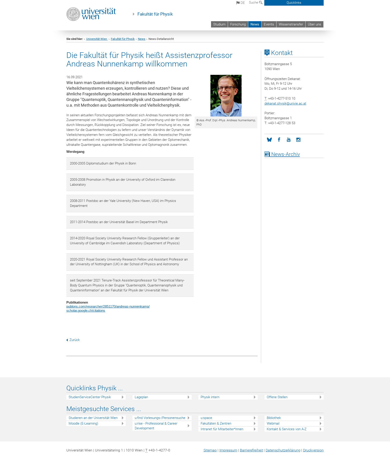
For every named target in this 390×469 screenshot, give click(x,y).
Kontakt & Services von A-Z (286, 429)
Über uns (314, 24)
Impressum (228, 450)
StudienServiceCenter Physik (90, 397)
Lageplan (141, 397)
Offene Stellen (277, 397)
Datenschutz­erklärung (283, 450)
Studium (219, 24)
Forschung (238, 24)
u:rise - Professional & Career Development (156, 425)
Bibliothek (274, 418)
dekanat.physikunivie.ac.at (285, 103)
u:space (206, 418)
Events (269, 24)
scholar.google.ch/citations (85, 310)
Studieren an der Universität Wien (93, 418)
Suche (254, 2)
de (242, 3)
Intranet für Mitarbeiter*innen (222, 429)
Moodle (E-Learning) (83, 423)
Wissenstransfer (291, 24)
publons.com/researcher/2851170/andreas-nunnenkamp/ (108, 306)
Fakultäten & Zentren (216, 423)
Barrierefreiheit (251, 450)
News (255, 24)
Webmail (273, 423)
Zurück (75, 340)
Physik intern (210, 397)
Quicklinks (294, 3)
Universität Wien (97, 39)
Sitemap (210, 450)
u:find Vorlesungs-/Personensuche (160, 418)
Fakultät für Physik (155, 14)
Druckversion (313, 450)
